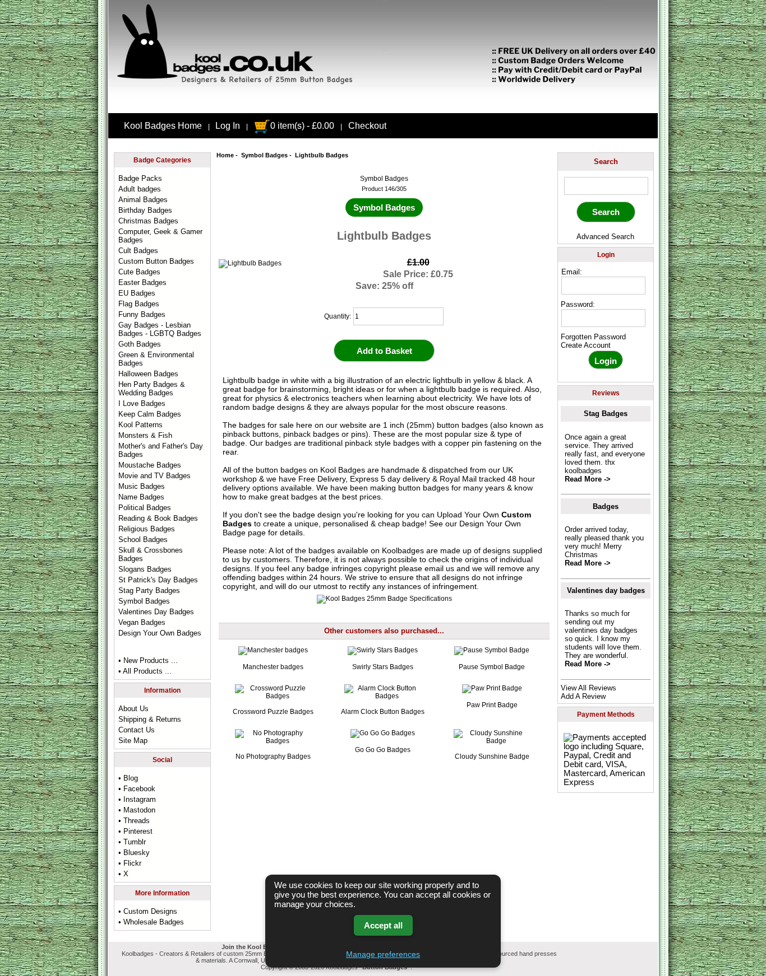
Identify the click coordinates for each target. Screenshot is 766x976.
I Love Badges (141, 403)
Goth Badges (139, 344)
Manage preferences (383, 954)
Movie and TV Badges (154, 475)
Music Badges (141, 486)
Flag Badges (138, 304)
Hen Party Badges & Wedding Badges (151, 388)
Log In (227, 125)
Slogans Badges (145, 569)
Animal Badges (143, 199)
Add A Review (583, 696)
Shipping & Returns (149, 719)
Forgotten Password (593, 337)
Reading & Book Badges (158, 518)
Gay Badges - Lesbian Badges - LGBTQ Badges (159, 329)
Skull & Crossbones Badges (150, 554)
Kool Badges (342, 469)
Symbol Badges (264, 155)
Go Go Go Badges (382, 750)
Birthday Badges (145, 210)
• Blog (128, 778)
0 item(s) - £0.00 (302, 125)
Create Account (586, 345)
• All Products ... (145, 671)
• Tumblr (132, 842)
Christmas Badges (148, 221)
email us (439, 568)
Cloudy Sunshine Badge (492, 756)
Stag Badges (605, 413)
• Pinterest (135, 831)
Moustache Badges (149, 465)
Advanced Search (605, 236)
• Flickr (129, 863)
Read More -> (588, 479)
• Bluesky (134, 852)
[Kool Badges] (383, 104)
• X (123, 874)
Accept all (383, 925)
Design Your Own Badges (159, 633)
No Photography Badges (273, 756)
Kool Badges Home (163, 125)
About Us (133, 708)
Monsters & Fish (145, 435)
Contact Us (136, 730)
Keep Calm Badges (149, 414)
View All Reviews (588, 688)
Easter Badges (142, 282)
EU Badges (136, 293)
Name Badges (141, 497)
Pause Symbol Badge (492, 667)
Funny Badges (141, 314)
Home (225, 155)
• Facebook (136, 788)
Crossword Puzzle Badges (273, 712)
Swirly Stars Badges (382, 667)
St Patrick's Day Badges (158, 580)
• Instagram (137, 799)
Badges (606, 506)
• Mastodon (136, 810)
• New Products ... (148, 660)
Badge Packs (140, 178)
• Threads (134, 820)
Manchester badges (273, 667)
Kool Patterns (140, 425)
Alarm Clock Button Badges (382, 712)
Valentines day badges (606, 590)
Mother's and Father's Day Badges (160, 450)
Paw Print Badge (492, 705)
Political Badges (144, 507)
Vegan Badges (141, 622)
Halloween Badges (148, 374)
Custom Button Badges (156, 261)
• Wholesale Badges (151, 922)
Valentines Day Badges (156, 612)
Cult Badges (138, 250)
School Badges (143, 539)
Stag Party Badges (149, 590)
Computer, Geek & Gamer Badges (160, 235)
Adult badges (139, 189)
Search (606, 161)
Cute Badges (139, 272)
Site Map (132, 740)
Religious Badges (146, 529)
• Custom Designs (147, 911)
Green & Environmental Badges (156, 359)
